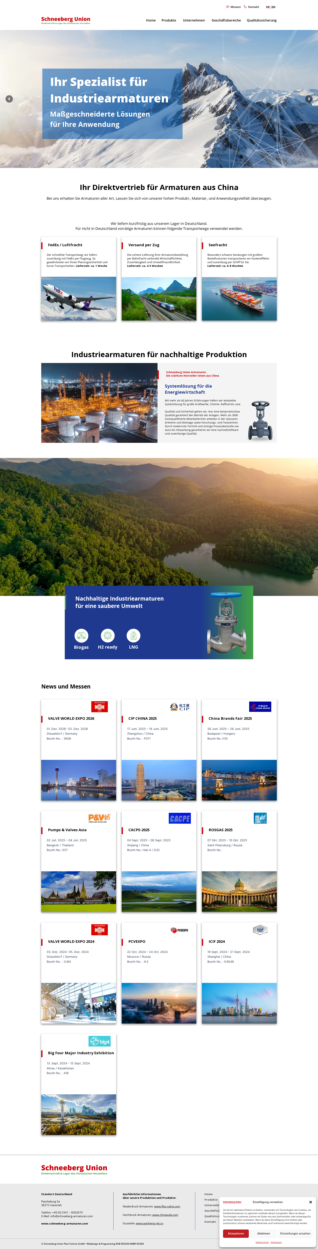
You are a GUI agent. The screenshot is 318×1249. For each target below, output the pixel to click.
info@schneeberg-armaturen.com (71, 1216)
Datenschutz (262, 1242)
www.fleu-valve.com (167, 1206)
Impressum (276, 1242)
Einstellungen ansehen (295, 1233)
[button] (310, 1202)
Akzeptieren (236, 1233)
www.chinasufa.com (165, 1215)
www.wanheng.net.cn (149, 1223)
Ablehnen (263, 1233)
